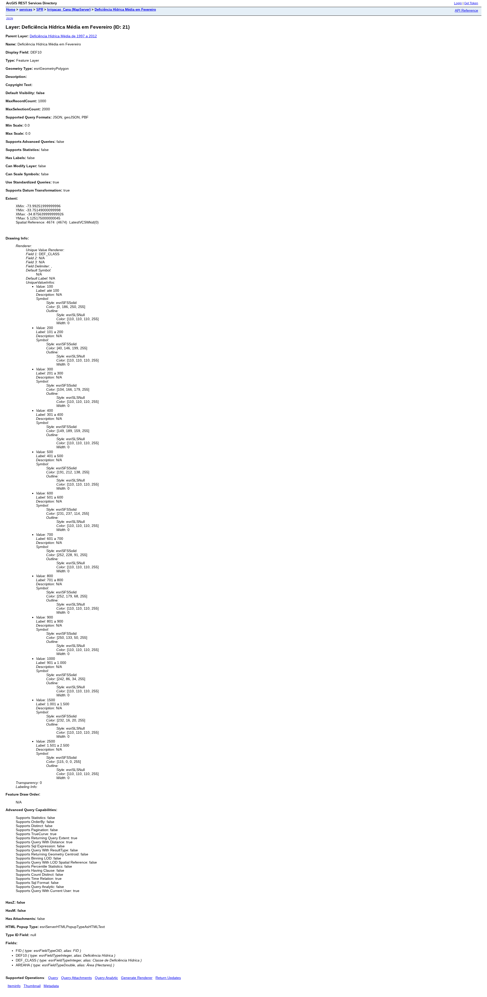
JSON (9, 18)
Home (10, 9)
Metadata (51, 986)
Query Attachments (76, 978)
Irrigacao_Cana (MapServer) (69, 9)
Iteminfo (14, 986)
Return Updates (168, 978)
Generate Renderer (136, 978)
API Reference (466, 10)
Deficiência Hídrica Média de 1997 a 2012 (63, 36)
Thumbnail (32, 986)
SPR (39, 9)
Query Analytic (106, 978)
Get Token (471, 3)
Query (53, 978)
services (25, 9)
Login (458, 3)
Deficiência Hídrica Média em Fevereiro (125, 9)
